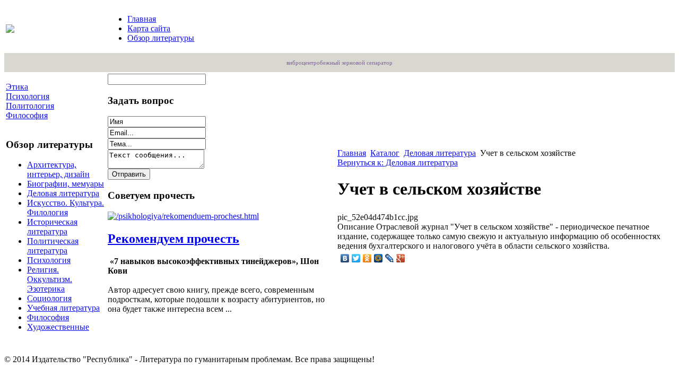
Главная (141, 18)
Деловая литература (63, 193)
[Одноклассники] (367, 258)
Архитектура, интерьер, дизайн (58, 169)
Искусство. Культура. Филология (65, 207)
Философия (48, 317)
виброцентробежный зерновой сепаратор (339, 62)
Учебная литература (63, 307)
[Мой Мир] (378, 258)
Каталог (384, 152)
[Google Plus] (400, 258)
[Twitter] (356, 258)
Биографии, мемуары (65, 183)
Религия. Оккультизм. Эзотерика (49, 279)
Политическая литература (53, 245)
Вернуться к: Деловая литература (397, 162)
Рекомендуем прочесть (173, 238)
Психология (49, 260)
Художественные (58, 326)
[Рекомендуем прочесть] (183, 216)
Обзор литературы (160, 37)
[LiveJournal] (389, 258)
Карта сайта (148, 28)
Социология (49, 298)
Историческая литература (52, 226)
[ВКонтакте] (345, 258)
